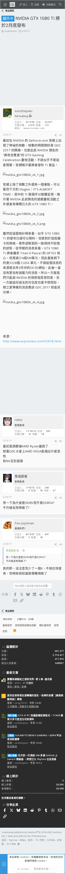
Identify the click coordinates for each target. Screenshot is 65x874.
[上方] (10, 631)
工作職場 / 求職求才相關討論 (23, 706)
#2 (60, 441)
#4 (60, 544)
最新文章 (12, 673)
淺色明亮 (7, 619)
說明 (56, 625)
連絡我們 (7, 625)
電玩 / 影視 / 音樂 (16, 686)
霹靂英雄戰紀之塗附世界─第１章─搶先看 (29, 679)
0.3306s (51, 840)
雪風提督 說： (13, 550)
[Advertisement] (32, 67)
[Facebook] (3, 848)
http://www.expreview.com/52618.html (32, 341)
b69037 (59, 663)
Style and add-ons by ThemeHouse (27, 836)
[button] (5, 4)
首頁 (5, 631)
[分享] (55, 135)
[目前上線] (10, 117)
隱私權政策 (45, 625)
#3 (60, 497)
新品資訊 (12, 726)
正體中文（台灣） (26, 619)
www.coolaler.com (34, 128)
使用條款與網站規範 (25, 625)
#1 (60, 135)
